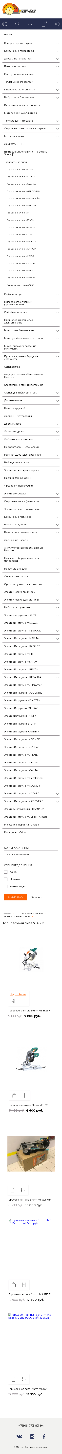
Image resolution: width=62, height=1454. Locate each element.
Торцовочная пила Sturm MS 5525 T (29, 1294)
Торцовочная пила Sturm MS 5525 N (29, 1010)
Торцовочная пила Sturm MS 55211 (29, 1105)
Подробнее (18, 994)
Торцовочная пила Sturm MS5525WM (29, 1199)
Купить (14, 1095)
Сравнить (13, 1001)
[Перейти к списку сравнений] (30, 24)
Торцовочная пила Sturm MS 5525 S (29, 1388)
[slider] (18, 1019)
